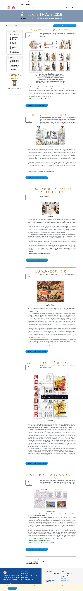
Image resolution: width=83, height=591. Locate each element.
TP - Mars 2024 (13, 44)
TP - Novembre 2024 (14, 34)
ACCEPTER (12, 588)
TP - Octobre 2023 (14, 51)
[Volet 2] (51, 61)
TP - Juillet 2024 (13, 39)
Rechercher (65, 25)
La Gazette (63, 578)
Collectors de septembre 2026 (52, 575)
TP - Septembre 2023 (14, 52)
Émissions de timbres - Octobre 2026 (50, 581)
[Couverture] (49, 44)
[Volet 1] (34, 61)
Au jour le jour (14, 78)
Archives (61, 7)
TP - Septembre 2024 (14, 37)
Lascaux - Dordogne (14, 65)
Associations (39, 7)
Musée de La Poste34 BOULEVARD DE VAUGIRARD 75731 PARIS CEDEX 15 (26, 3)
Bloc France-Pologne (14, 61)
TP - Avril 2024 (13, 43)
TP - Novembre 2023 (14, 50)
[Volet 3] (65, 61)
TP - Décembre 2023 (14, 48)
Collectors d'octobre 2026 (51, 578)
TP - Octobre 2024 (14, 35)
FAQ (78, 3)
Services (47, 7)
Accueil (24, 7)
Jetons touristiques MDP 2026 (52, 573)
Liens (67, 7)
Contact (74, 3)
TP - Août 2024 (13, 38)
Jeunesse (54, 7)
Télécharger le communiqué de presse (37, 105)
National (31, 7)
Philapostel (24, 18)
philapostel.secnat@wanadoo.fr (11, 3)
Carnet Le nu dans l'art (14, 60)
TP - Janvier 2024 (13, 47)
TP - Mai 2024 (13, 42)
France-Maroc (13, 69)
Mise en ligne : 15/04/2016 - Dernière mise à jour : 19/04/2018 (66, 575)
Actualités (73, 7)
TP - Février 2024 (13, 46)
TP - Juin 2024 (13, 41)
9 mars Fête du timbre (65, 580)
